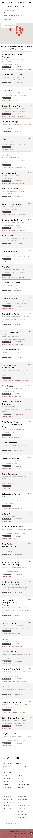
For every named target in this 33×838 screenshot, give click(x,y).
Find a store (7, 805)
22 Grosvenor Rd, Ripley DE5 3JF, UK (12, 516)
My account (7, 808)
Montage (6, 781)
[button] (16, 29)
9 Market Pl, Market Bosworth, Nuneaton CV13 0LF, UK (16, 689)
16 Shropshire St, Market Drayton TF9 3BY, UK (14, 222)
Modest (5, 784)
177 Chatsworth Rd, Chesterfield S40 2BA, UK (14, 445)
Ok (31, 833)
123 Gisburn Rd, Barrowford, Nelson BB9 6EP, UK (15, 370)
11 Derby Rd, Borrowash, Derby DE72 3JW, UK (14, 549)
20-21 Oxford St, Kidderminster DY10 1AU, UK (14, 607)
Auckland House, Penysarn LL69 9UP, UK (13, 626)
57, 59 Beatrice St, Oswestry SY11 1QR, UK (13, 269)
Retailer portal (8, 799)
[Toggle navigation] (3, 2)
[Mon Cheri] (11, 758)
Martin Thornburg (13, 64)
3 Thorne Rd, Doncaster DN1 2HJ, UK (12, 641)
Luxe (19, 241)
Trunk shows (7, 796)
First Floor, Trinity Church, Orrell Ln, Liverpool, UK (15, 141)
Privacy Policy (22, 802)
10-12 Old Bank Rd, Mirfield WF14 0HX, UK (13, 429)
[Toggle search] (27, 2)
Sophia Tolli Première (21, 95)
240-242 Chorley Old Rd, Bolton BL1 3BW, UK (14, 191)
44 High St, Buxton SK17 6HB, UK (10, 285)
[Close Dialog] (1, 833)
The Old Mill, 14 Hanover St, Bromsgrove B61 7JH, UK (16, 705)
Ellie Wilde (22, 80)
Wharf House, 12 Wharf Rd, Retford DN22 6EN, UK (15, 720)
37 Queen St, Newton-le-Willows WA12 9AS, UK (14, 108)
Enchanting (7, 787)
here (16, 836)
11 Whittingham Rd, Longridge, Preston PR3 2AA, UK (15, 301)
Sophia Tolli (11, 95)
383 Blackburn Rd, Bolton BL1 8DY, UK (12, 207)
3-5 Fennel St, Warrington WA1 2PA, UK (12, 93)
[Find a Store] (6, 2)
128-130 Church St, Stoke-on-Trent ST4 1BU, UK (14, 238)
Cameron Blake (12, 160)
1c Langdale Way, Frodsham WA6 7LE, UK (13, 77)
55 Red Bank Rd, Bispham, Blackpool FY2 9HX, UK (15, 316)
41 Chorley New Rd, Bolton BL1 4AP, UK (12, 175)
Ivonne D (6, 775)
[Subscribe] (25, 766)
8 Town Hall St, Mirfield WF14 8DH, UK (12, 388)
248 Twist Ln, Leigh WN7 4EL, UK (10, 157)
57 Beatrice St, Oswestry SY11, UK (11, 254)
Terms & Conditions (23, 805)
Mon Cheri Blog (22, 796)
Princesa (20, 781)
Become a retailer (9, 802)
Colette (19, 778)
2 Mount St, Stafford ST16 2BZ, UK (11, 352)
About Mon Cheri (22, 799)
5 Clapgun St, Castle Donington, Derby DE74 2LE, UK (16, 587)
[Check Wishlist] (30, 2)
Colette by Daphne (13, 80)
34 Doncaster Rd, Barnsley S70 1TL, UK (12, 461)
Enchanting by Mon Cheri (15, 225)
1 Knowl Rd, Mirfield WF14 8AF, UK (11, 406)
